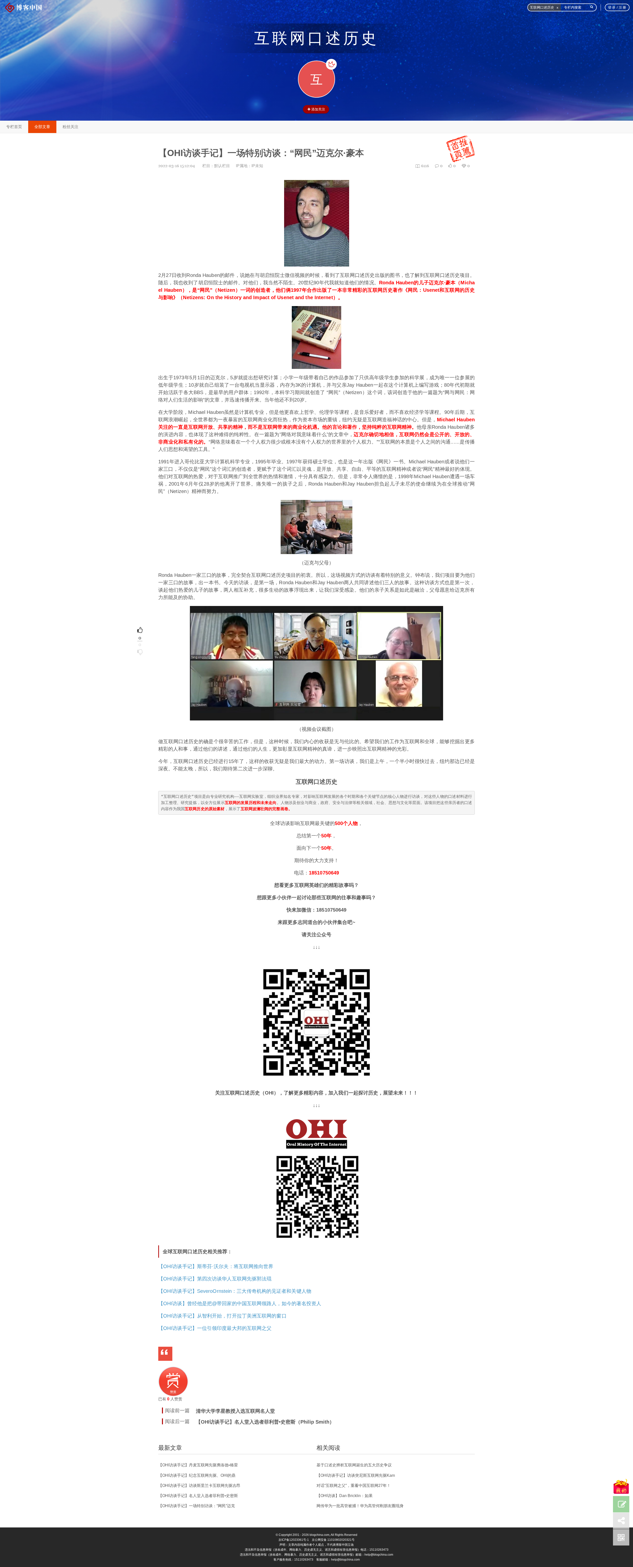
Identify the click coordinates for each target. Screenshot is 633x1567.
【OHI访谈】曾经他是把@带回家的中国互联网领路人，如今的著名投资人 (239, 1303)
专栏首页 (14, 127)
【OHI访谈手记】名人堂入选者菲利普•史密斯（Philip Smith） (265, 1422)
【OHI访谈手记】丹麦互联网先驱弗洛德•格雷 (198, 1465)
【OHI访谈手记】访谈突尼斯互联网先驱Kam (355, 1475)
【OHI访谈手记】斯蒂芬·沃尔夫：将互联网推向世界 (215, 1266)
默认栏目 (222, 166)
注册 (622, 7)
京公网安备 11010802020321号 (333, 1540)
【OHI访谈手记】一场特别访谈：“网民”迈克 (196, 1506)
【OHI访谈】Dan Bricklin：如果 (344, 1496)
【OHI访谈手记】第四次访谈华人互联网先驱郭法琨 (214, 1278)
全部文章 (42, 127)
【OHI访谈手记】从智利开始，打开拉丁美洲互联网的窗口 (222, 1316)
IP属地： (249, 166)
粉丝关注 (70, 127)
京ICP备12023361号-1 (293, 1540)
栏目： (216, 166)
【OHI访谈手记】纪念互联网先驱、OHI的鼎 (196, 1475)
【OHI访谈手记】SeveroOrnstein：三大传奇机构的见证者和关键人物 (234, 1291)
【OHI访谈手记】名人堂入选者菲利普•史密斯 (198, 1496)
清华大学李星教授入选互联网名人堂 (235, 1411)
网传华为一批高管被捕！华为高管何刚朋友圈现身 (360, 1506)
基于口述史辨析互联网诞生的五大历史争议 (354, 1465)
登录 (612, 7)
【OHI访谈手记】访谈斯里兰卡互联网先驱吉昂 (199, 1485)
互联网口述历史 (316, 38)
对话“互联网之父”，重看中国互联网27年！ (353, 1485)
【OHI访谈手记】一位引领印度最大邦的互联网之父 (214, 1328)
